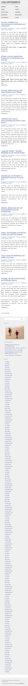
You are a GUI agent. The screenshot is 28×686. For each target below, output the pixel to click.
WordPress (21, 683)
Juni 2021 (7, 472)
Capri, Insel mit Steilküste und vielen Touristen (13, 256)
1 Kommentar (11, 94)
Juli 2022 (7, 447)
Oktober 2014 (8, 613)
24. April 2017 (4, 155)
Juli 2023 (7, 423)
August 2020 (8, 491)
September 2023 (8, 420)
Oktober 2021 (8, 464)
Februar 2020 (8, 503)
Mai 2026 (7, 365)
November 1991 (8, 667)
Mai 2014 (7, 623)
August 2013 (8, 635)
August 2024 (8, 400)
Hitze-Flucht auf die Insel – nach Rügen (14, 350)
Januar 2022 (7, 458)
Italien (10, 29)
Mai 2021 (7, 474)
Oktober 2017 (8, 545)
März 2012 (7, 654)
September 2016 (8, 571)
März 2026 (7, 369)
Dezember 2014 (8, 609)
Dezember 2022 (8, 437)
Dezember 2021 (8, 460)
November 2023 (8, 416)
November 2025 (8, 375)
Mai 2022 (7, 451)
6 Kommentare (11, 182)
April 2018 (7, 538)
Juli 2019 (7, 516)
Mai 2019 (7, 520)
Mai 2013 (7, 640)
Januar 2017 (7, 563)
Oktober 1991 (8, 669)
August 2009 (8, 664)
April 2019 (7, 522)
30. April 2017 (4, 28)
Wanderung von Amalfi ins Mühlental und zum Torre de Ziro (12, 177)
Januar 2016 (7, 584)
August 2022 (8, 445)
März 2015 (7, 604)
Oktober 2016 (8, 569)
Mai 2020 (7, 497)
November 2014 (8, 611)
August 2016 (8, 573)
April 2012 (7, 652)
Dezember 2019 (8, 507)
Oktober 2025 (8, 377)
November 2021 (8, 462)
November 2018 (8, 528)
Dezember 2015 (8, 586)
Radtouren (4, 14)
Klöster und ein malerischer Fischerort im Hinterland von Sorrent (12, 58)
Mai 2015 (7, 600)
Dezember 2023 (8, 414)
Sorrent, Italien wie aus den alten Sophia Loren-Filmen (12, 91)
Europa (17, 9)
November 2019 (8, 509)
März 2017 (7, 559)
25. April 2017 (4, 125)
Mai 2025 (7, 385)
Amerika (3, 6)
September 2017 (8, 547)
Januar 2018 (7, 542)
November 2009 (8, 662)
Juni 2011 (7, 656)
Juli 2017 (7, 551)
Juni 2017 (7, 553)
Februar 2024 (8, 410)
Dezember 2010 (8, 660)
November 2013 (8, 631)
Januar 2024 (7, 412)
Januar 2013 (7, 642)
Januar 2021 (7, 482)
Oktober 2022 (8, 441)
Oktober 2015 (8, 590)
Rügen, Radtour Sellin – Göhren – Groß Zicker (15, 348)
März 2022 (7, 454)
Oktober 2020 (8, 487)
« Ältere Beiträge (5, 313)
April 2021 (7, 476)
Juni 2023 (7, 425)
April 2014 (7, 625)
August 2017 (8, 549)
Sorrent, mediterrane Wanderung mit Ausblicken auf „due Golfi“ (13, 24)
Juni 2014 (7, 621)
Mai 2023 (7, 427)
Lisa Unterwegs (10, 2)
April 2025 (7, 387)
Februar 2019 (8, 524)
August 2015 (8, 594)
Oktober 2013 (8, 633)
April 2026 (7, 367)
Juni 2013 (7, 638)
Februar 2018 (8, 540)
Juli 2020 (7, 493)
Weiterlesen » (4, 51)
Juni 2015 (7, 598)
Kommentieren (11, 28)
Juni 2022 (7, 449)
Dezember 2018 (8, 526)
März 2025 (7, 389)
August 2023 (8, 422)
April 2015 (7, 602)
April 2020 (7, 499)
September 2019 (8, 513)
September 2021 (8, 466)
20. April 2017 (4, 260)
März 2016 (7, 582)
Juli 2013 (7, 637)
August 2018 (8, 534)
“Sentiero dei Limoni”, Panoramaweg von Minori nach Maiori (13, 120)
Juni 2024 (7, 404)
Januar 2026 (7, 371)
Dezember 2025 (8, 373)
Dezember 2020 (8, 483)
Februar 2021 (8, 480)
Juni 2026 (7, 363)
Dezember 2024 (8, 392)
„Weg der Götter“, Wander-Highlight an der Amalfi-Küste (13, 152)
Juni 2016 (7, 576)
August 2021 (8, 468)
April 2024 (7, 406)
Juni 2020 (7, 495)
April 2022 (7, 453)
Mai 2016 (7, 578)
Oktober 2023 (8, 418)
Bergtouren (18, 14)
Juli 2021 (7, 470)
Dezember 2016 (8, 565)
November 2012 (8, 644)
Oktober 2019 (8, 511)
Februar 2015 (8, 606)
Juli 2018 (7, 536)
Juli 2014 (7, 619)
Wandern (17, 12)
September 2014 (8, 615)
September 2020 (8, 489)
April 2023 (7, 429)
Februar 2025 (8, 391)
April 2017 (7, 557)
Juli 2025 (7, 381)
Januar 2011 (7, 658)
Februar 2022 (8, 456)
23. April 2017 (4, 182)
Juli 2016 (7, 575)
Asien (16, 6)
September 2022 (8, 443)
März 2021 (7, 478)
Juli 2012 (7, 650)
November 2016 (8, 567)
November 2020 (8, 485)
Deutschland (4, 12)
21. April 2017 (4, 237)
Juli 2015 (7, 596)
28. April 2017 (4, 62)
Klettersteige (4, 17)
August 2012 (8, 648)
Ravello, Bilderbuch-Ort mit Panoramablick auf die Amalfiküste (12, 210)
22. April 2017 (4, 214)
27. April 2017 (4, 94)
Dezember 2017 (8, 544)
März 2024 (7, 408)
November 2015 (8, 588)
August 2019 (8, 514)
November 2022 (8, 439)
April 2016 (7, 580)
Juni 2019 (7, 518)
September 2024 (8, 398)
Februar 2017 (8, 561)
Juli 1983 (7, 671)
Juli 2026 (7, 361)
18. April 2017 (4, 282)
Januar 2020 (7, 505)
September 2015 (8, 592)
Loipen (17, 17)
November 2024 (8, 394)
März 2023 (7, 431)
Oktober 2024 (8, 396)
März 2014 (7, 627)
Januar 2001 (7, 666)
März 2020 (7, 501)
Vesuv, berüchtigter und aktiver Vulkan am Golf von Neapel (13, 233)
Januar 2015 (7, 607)
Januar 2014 (7, 629)
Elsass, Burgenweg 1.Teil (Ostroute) (13, 355)
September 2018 (8, 532)
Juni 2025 (7, 383)
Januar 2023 (7, 435)
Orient (3, 9)
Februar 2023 (8, 433)
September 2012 (8, 646)
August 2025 (8, 379)
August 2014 (8, 617)
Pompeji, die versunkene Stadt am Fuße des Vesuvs (13, 279)
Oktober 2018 (8, 530)
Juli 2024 (7, 402)
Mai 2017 (7, 555)
